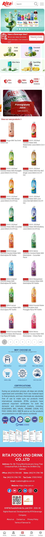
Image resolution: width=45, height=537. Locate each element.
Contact (40, 535)
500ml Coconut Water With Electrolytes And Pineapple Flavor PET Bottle (33, 308)
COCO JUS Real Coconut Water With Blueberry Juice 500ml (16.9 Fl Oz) (33, 227)
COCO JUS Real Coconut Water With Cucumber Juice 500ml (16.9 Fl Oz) (11, 227)
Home (4, 535)
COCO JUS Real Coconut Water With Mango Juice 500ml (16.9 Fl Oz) (10, 199)
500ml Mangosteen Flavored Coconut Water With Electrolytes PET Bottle (33, 281)
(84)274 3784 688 (15, 473)
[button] (17, 29)
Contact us (20, 519)
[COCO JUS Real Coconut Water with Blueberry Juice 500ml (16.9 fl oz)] (33, 214)
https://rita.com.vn (26, 486)
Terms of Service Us (22, 523)
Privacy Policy (33, 519)
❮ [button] (4, 20)
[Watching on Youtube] (15, 491)
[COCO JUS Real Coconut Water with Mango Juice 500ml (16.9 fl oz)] (11, 186)
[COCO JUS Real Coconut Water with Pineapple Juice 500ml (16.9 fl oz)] (11, 158)
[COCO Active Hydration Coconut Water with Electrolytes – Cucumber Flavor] (33, 240)
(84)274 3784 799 (14, 477)
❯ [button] (40, 20)
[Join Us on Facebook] (9, 491)
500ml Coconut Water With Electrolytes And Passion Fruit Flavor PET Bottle (11, 334)
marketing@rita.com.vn (25, 481)
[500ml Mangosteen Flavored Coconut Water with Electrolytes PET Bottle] (33, 268)
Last (40, 342)
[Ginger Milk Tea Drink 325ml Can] (11, 130)
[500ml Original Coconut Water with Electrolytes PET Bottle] (11, 268)
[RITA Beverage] (7, 4)
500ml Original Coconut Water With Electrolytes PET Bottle (8, 281)
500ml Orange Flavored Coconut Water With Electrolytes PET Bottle (10, 253)
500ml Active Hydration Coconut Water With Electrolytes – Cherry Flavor (33, 334)
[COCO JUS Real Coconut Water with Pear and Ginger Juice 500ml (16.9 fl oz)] (33, 158)
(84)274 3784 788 (36, 473)
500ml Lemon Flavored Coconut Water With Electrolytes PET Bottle (10, 308)
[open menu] (42, 4)
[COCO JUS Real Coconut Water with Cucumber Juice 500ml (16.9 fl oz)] (11, 214)
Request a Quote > (36, 38)
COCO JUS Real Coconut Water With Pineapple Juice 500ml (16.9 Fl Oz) (10, 171)
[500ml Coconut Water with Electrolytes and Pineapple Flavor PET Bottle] (33, 294)
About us (10, 519)
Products (22, 535)
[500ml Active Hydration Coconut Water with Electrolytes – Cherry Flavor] (33, 321)
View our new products (10, 119)
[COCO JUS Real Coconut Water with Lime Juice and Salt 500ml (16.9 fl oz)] (33, 186)
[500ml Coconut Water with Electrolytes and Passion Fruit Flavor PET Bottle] (11, 321)
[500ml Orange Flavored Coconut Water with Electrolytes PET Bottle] (11, 240)
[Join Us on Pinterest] (30, 491)
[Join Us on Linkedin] (25, 491)
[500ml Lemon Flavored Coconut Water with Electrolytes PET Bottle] (11, 294)
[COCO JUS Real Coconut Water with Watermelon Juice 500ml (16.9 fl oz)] (33, 130)
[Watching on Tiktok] (20, 491)
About (31, 535)
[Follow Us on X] (36, 491)
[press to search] (36, 3)
